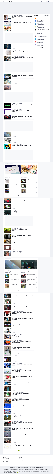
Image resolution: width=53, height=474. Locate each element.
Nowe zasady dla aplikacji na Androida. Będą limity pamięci (22, 105)
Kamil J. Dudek (18, 44)
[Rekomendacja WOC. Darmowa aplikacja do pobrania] (23, 186)
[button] (48, 1)
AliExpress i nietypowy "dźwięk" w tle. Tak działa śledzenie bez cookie (21, 342)
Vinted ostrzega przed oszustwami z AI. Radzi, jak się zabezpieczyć (22, 319)
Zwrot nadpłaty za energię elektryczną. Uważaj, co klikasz (14, 184)
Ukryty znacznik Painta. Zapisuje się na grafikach (21, 22)
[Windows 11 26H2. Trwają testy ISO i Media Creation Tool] (7, 111)
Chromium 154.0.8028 (40, 20)
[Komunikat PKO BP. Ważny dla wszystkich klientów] (7, 411)
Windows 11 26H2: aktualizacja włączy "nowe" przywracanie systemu (21, 406)
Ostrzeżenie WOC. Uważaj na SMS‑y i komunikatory (22, 434)
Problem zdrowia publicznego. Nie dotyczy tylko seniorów (21, 253)
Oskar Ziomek (18, 444)
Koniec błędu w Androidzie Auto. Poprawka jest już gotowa (22, 134)
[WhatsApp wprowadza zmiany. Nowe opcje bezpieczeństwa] (23, 181)
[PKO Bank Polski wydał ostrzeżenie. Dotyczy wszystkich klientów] (7, 191)
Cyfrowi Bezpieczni (28, 1)
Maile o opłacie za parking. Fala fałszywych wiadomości (30, 280)
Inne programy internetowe (40, 24)
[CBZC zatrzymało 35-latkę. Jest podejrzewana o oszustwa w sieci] (23, 191)
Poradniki (20, 458)
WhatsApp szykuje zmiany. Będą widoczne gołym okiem (20, 394)
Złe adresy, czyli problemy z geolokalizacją (13, 285)
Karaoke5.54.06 (39, 26)
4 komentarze (14, 214)
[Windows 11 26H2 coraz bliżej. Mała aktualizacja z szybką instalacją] (7, 247)
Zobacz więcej (20, 195)
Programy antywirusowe (40, 18)
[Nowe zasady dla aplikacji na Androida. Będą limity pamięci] (7, 105)
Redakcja (17, 467)
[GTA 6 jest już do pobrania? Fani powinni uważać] (7, 307)
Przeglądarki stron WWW (40, 21)
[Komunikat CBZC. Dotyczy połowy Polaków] (7, 440)
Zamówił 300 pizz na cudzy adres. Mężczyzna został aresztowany (22, 313)
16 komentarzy (14, 378)
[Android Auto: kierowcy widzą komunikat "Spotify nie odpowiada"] (7, 212)
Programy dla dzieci (5, 462)
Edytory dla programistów (40, 33)
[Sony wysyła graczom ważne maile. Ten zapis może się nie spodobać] (7, 76)
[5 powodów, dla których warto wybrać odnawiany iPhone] (7, 87)
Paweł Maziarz (18, 305)
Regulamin (20, 467)
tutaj (17, 472)
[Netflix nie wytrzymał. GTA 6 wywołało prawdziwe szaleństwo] (7, 117)
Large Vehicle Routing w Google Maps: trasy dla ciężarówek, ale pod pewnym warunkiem (15, 280)
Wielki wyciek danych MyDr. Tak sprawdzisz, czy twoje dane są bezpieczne (22, 52)
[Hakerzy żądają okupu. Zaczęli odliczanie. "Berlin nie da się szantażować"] (7, 28)
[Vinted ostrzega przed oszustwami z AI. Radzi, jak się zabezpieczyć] (7, 319)
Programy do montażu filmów (6, 460)
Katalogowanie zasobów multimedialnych (42, 36)
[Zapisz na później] (31, 19)
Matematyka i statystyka (40, 45)
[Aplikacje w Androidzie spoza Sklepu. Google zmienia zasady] (7, 365)
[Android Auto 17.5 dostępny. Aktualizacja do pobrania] (7, 276)
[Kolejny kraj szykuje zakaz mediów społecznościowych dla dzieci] (7, 296)
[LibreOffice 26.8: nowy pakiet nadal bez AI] (7, 140)
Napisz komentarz (15, 83)
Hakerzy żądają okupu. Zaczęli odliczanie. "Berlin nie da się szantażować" (22, 29)
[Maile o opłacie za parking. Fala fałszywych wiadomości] (23, 281)
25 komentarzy (14, 243)
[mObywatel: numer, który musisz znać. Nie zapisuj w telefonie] (7, 377)
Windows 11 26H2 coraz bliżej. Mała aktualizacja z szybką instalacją (21, 247)
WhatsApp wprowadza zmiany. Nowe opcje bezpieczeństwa (31, 179)
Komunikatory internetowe (40, 39)
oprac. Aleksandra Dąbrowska (20, 56)
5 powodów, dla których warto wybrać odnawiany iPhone (22, 87)
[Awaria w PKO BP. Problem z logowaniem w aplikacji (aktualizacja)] (7, 446)
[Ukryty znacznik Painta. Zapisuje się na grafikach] (7, 23)
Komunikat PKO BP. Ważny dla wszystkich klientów (22, 410)
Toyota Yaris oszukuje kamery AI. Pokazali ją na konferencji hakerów (31, 285)
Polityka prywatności (32, 467)
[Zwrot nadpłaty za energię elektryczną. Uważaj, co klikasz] (7, 186)
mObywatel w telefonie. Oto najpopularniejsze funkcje (23, 200)
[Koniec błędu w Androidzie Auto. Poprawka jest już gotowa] (7, 134)
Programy (14, 1)
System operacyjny (21, 460)
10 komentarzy (14, 54)
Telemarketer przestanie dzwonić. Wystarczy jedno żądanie (22, 17)
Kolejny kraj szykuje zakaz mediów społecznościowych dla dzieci (23, 296)
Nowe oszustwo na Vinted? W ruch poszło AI (20, 387)
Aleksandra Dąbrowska (19, 15)
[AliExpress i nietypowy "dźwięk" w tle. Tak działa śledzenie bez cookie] (7, 342)
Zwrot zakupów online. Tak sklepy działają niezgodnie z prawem (22, 58)
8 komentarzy (14, 118)
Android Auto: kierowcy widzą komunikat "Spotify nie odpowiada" (22, 212)
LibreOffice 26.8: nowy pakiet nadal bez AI (20, 139)
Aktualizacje (46, 15)
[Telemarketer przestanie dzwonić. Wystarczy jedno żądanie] (7, 17)
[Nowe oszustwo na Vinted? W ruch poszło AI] (7, 388)
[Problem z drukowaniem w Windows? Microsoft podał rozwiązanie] (7, 241)
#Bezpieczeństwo (8, 163)
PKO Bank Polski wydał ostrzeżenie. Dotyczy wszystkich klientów (15, 189)
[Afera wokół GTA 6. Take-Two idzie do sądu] (7, 359)
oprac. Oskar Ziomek (19, 21)
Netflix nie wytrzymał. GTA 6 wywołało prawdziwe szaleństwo (22, 117)
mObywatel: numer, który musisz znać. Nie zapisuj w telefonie (22, 377)
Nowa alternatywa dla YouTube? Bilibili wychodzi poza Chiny (21, 382)
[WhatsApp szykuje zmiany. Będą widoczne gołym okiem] (7, 394)
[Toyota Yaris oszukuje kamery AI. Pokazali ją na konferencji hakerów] (23, 286)
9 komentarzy (14, 107)
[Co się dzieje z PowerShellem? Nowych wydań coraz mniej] (7, 46)
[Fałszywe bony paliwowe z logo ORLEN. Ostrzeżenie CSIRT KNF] (23, 276)
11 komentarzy (14, 142)
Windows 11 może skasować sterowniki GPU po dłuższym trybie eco (21, 400)
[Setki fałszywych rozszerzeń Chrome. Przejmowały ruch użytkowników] (7, 371)
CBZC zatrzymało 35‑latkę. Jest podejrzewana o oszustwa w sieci (21, 348)
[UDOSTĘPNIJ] (33, 19)
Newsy (18, 1)
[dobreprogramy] (9, 1)
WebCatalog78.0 (39, 23)
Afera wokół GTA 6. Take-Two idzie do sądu (20, 358)
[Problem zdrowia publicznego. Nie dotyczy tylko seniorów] (7, 253)
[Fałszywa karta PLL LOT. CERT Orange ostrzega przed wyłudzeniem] (7, 429)
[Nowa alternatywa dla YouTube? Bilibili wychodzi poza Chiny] (7, 382)
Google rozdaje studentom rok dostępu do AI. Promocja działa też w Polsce (21, 330)
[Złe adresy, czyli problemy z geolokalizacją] (7, 286)
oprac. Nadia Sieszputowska (20, 50)
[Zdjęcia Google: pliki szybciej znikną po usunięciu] (7, 146)
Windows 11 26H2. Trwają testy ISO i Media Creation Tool (20, 111)
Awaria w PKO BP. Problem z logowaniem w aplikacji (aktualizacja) (22, 446)
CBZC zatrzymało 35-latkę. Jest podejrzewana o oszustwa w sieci (31, 189)
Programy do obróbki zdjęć (6, 458)
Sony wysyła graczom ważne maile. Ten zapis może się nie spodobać (22, 76)
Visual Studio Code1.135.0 (40, 32)
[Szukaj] (39, 1)
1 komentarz (14, 30)
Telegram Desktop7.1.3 (40, 38)
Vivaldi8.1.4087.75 (39, 41)
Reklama (24, 467)
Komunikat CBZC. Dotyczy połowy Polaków (20, 439)
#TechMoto (7, 258)
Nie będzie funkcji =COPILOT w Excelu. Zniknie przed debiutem (22, 354)
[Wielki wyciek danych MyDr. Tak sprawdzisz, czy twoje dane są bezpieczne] (7, 52)
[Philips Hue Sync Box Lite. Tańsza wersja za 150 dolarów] (7, 230)
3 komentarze (14, 136)
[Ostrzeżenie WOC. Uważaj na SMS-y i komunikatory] (7, 434)
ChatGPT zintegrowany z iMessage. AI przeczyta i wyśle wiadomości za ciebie (23, 336)
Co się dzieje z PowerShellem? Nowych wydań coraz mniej (21, 46)
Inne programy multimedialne (40, 27)
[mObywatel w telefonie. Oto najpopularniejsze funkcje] (7, 200)
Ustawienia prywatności (39, 467)
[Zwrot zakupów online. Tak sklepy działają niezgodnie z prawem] (7, 58)
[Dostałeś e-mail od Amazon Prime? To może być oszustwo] (7, 81)
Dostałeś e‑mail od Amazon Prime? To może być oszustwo (21, 82)
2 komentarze (14, 303)
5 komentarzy (14, 48)
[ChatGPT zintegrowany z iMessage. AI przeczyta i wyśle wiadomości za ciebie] (7, 336)
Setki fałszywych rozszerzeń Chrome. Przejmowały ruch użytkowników (22, 371)
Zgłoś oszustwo (22, 1)
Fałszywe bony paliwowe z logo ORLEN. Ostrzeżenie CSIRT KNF (30, 275)
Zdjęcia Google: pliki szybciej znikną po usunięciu (21, 145)
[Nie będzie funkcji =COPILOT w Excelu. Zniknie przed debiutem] (7, 353)
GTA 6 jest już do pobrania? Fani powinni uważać (21, 306)
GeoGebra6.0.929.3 (40, 44)
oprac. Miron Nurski (19, 334)
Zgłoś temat (27, 467)
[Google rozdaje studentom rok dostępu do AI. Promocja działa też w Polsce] (7, 330)
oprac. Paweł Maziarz (19, 74)
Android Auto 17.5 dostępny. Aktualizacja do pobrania (14, 275)
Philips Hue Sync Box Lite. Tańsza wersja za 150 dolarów (21, 230)
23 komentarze (14, 442)
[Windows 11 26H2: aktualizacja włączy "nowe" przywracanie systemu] (7, 405)
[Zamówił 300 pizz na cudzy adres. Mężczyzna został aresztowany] (7, 313)
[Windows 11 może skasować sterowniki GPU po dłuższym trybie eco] (7, 400)
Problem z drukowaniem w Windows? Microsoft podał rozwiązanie (22, 242)
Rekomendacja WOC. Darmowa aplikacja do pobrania (30, 184)
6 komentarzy (14, 349)
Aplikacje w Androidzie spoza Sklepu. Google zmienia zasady (22, 365)
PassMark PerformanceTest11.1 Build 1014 (43, 29)
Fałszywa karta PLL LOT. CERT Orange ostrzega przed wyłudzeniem (22, 429)
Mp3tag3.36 (39, 35)
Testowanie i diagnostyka (40, 30)
